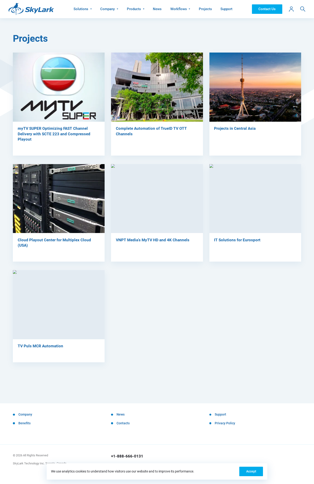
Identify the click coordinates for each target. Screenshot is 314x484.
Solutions (81, 9)
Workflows (178, 9)
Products (134, 9)
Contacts (123, 423)
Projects (205, 9)
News (157, 9)
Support (226, 9)
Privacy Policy (225, 423)
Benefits (24, 423)
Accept (251, 471)
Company (107, 9)
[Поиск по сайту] (302, 9)
